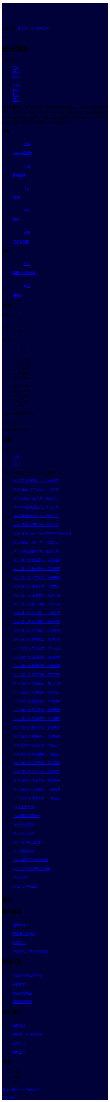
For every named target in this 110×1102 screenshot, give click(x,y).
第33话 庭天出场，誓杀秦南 (36, 763)
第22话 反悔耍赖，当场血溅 (36, 666)
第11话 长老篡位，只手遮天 (36, 569)
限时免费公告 (26, 816)
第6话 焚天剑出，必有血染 (36, 525)
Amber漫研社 (22, 153)
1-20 (16, 457)
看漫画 (22, 28)
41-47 (16, 465)
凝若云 (17, 295)
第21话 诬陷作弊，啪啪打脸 (36, 657)
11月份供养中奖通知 (31, 869)
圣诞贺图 (23, 807)
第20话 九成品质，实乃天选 (36, 648)
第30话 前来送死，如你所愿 (36, 736)
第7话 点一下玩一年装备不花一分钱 (42, 534)
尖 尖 (16, 197)
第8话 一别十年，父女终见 (36, 542)
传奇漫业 (19, 175)
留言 (16, 100)
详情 (16, 85)
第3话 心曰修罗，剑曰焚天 (36, 498)
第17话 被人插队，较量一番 (36, 622)
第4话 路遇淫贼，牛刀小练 (36, 507)
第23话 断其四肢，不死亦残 (36, 675)
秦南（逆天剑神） (25, 273)
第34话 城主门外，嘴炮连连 (36, 772)
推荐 (16, 95)
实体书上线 (25, 886)
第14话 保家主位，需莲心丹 (36, 595)
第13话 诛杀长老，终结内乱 (36, 587)
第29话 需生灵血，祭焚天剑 (36, 728)
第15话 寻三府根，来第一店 (36, 604)
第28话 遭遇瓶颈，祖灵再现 (36, 719)
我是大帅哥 (21, 242)
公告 (20, 878)
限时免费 (23, 851)
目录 (16, 90)
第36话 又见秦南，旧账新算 (36, 789)
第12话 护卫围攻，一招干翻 (36, 578)
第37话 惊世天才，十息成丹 (36, 798)
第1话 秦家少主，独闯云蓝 (36, 481)
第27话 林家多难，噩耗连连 (36, 710)
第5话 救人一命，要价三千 (36, 516)
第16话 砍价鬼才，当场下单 (36, 613)
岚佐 (16, 220)
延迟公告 (23, 825)
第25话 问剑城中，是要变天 (36, 692)
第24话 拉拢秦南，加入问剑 (36, 684)
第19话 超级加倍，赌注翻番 (36, 639)
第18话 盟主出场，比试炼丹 (36, 631)
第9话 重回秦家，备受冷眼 (36, 551)
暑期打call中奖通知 (30, 860)
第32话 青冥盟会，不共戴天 (36, 754)
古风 (16, 73)
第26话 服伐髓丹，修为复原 (36, 701)
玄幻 (16, 68)
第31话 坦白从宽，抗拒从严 (36, 745)
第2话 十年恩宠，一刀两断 (36, 490)
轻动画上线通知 (28, 842)
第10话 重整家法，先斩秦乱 (36, 560)
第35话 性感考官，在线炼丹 (36, 781)
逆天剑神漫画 (40, 28)
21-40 (16, 461)
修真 (16, 77)
